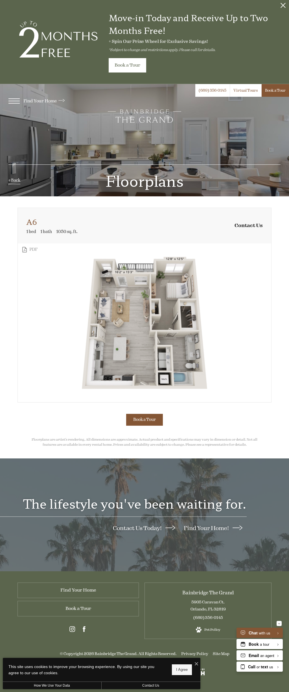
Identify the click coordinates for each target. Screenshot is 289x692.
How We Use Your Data (52, 685)
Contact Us (150, 685)
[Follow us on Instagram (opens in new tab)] (72, 630)
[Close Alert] (283, 7)
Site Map (221, 653)
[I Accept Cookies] (196, 664)
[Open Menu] (14, 101)
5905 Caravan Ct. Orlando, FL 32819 (208, 606)
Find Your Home (40, 101)
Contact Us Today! (138, 528)
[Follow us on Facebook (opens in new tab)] (84, 630)
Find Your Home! (207, 528)
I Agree (182, 669)
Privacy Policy (194, 653)
